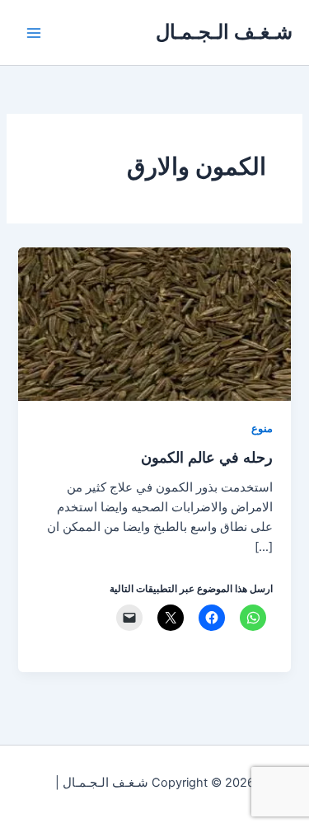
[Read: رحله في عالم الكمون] (154, 323)
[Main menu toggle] (33, 33)
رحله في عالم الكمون (207, 457)
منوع (262, 428)
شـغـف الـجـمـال (224, 32)
